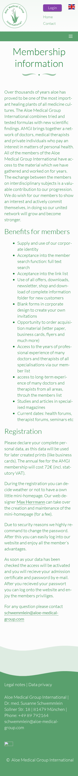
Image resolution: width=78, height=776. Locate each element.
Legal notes (14, 684)
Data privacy (40, 684)
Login (52, 7)
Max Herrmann (31, 501)
